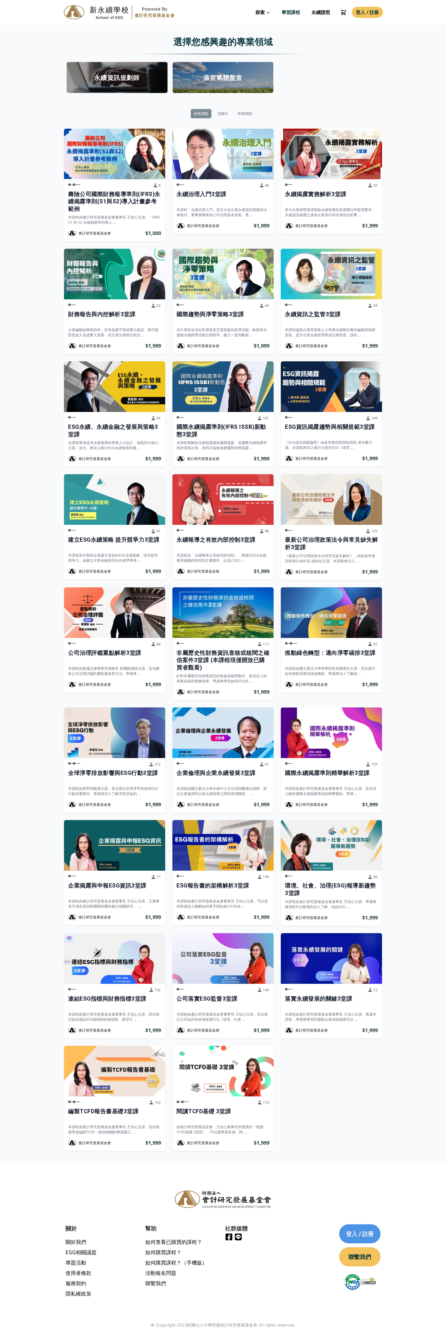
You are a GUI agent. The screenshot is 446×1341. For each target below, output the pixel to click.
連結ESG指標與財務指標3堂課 (107, 998)
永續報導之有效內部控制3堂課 (216, 539)
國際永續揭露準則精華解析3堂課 (327, 773)
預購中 (223, 113)
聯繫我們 (155, 1283)
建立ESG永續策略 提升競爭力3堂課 (114, 539)
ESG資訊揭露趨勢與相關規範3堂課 (330, 427)
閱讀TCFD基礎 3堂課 (204, 1111)
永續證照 (321, 12)
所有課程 (201, 113)
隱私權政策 (78, 1294)
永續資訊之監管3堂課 (313, 314)
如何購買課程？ (163, 1252)
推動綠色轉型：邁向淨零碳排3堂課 (330, 653)
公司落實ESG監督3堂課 (207, 998)
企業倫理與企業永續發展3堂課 (216, 773)
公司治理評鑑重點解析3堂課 (104, 653)
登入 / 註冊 (367, 12)
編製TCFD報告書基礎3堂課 (103, 1111)
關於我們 (76, 1242)
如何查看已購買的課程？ (173, 1242)
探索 (261, 12)
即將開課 (245, 113)
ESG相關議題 (81, 1252)
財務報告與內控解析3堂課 (102, 314)
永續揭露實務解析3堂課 (316, 194)
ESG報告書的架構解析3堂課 (213, 885)
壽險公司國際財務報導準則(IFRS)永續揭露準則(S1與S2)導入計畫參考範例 (114, 201)
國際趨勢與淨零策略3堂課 (210, 314)
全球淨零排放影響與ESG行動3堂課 (113, 773)
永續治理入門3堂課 (202, 194)
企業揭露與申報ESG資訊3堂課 (107, 885)
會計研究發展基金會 (94, 233)
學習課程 (291, 12)
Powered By (155, 12)
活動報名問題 (160, 1273)
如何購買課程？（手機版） (176, 1263)
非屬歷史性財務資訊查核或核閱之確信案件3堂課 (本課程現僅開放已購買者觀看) (223, 660)
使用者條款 (78, 1273)
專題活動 (76, 1263)
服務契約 (76, 1283)
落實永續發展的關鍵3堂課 (318, 998)
